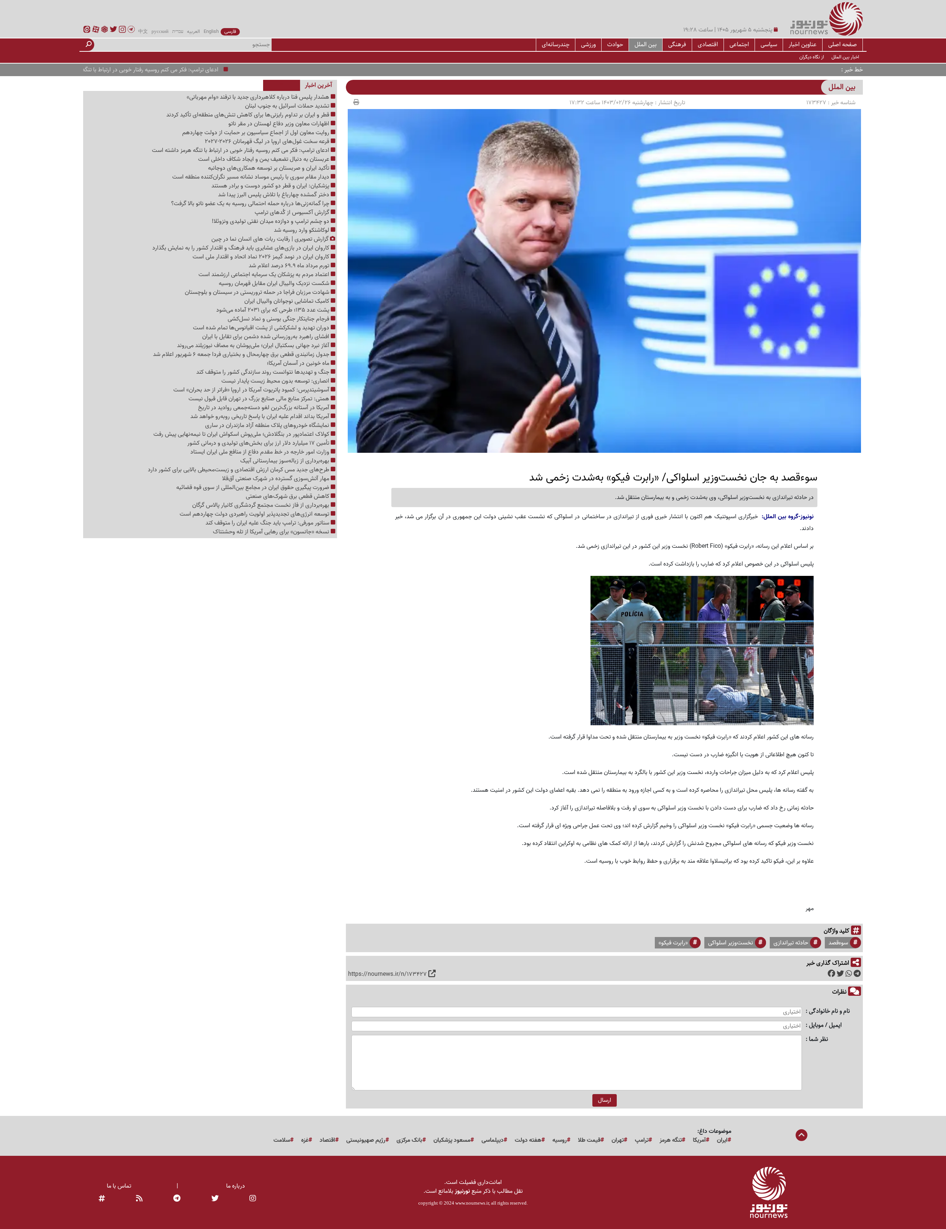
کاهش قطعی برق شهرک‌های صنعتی (288, 496)
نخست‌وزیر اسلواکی (730, 943)
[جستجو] (88, 44)
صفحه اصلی (842, 45)
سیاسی (768, 45)
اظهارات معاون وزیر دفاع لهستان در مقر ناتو (279, 124)
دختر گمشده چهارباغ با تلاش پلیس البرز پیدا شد (274, 195)
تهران (618, 1140)
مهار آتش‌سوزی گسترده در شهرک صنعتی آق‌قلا (276, 478)
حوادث (615, 45)
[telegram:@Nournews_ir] (176, 1198)
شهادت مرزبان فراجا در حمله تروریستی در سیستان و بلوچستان (258, 292)
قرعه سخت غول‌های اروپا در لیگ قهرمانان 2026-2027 (268, 141)
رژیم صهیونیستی (365, 1140)
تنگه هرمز (671, 1140)
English (211, 31)
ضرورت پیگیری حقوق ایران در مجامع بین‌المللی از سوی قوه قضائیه (253, 487)
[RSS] (139, 1198)
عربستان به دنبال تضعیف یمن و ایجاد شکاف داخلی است (264, 159)
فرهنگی (677, 45)
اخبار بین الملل (845, 57)
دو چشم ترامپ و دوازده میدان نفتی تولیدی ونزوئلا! (271, 221)
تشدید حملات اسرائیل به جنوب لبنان (288, 106)
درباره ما (235, 1186)
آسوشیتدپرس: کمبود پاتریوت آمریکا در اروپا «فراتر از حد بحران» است (252, 390)
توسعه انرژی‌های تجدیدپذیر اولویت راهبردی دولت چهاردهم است (255, 514)
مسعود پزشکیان (451, 1140)
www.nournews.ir (472, 1203)
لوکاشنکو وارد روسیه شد (302, 230)
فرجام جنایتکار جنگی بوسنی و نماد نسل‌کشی (279, 319)
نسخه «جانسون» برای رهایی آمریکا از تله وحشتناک (272, 532)
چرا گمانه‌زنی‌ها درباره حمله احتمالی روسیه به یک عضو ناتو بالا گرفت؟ (251, 203)
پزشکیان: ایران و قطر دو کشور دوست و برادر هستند (271, 186)
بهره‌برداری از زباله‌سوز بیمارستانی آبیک (285, 461)
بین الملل (645, 45)
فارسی (230, 31)
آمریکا (699, 1140)
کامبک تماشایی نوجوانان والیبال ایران (287, 301)
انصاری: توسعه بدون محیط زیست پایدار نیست (276, 381)
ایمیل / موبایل (825, 1025)
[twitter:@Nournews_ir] (215, 1198)
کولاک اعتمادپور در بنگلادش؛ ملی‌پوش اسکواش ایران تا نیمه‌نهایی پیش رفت (242, 434)
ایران (722, 1140)
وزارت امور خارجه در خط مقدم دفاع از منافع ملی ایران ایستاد (260, 452)
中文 (143, 31)
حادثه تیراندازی (790, 943)
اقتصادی (708, 45)
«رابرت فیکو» (673, 943)
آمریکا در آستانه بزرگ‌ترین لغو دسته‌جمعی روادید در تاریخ (264, 408)
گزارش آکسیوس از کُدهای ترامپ (293, 212)
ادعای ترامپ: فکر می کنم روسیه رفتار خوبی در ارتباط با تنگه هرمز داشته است (165, 70)
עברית (177, 31)
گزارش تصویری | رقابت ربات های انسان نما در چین (270, 239)
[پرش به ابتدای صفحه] (801, 1136)
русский (160, 31)
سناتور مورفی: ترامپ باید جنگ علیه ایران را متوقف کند (268, 523)
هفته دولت (528, 1140)
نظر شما (818, 1039)
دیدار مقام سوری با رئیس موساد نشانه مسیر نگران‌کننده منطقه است (251, 177)
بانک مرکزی (409, 1140)
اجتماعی (739, 45)
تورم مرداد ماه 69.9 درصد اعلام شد (290, 266)
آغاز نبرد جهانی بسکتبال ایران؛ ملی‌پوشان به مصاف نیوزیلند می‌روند (254, 345)
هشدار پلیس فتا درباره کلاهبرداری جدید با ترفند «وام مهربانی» (259, 97)
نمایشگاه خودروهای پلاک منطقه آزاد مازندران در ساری (268, 425)
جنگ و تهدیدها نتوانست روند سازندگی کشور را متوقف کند (263, 372)
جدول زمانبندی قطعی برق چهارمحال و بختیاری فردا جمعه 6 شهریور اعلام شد (242, 354)
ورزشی (588, 45)
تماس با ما (119, 1186)
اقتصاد (327, 1140)
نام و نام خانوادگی (829, 1011)
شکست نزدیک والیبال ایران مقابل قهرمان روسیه (275, 283)
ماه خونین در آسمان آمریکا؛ (299, 363)
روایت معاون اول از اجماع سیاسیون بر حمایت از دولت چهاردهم (256, 133)
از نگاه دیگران (811, 57)
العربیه (193, 31)
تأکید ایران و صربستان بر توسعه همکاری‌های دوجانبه (269, 168)
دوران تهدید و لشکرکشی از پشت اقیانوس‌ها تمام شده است (262, 328)
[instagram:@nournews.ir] (252, 1198)
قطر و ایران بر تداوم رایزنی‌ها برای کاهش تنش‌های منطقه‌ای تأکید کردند (248, 115)
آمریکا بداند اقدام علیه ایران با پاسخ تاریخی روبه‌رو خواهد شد (260, 416)
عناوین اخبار (803, 45)
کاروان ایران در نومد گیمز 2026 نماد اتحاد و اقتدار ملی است (262, 257)
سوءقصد (838, 943)
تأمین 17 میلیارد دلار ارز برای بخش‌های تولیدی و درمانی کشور (259, 443)
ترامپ (642, 1140)
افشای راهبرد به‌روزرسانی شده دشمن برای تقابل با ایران (266, 337)
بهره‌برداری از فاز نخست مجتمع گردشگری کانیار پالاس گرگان (261, 505)
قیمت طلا (589, 1140)
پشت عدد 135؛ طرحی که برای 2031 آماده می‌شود (273, 310)
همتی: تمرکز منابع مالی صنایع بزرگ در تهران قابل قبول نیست (259, 399)
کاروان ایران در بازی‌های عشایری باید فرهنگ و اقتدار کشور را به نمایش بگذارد (241, 248)
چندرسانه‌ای (555, 45)
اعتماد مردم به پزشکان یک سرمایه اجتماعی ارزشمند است (264, 274)
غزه (305, 1140)
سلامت (281, 1140)
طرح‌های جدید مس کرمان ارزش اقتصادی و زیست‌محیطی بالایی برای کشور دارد (239, 470)
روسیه (559, 1140)
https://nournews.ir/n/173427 (387, 974)
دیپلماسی (492, 1140)
